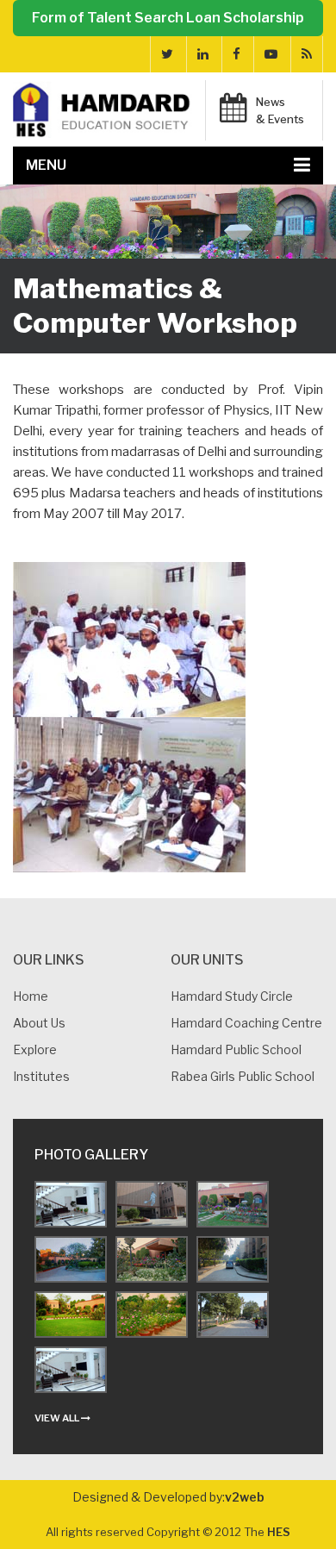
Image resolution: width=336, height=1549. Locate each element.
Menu (46, 165)
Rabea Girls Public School (242, 1076)
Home (30, 996)
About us (39, 1022)
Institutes (41, 1076)
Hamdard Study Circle (232, 996)
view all (57, 1418)
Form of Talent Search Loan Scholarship (168, 17)
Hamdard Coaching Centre (246, 1022)
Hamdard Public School (236, 1049)
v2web (244, 1497)
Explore (35, 1049)
